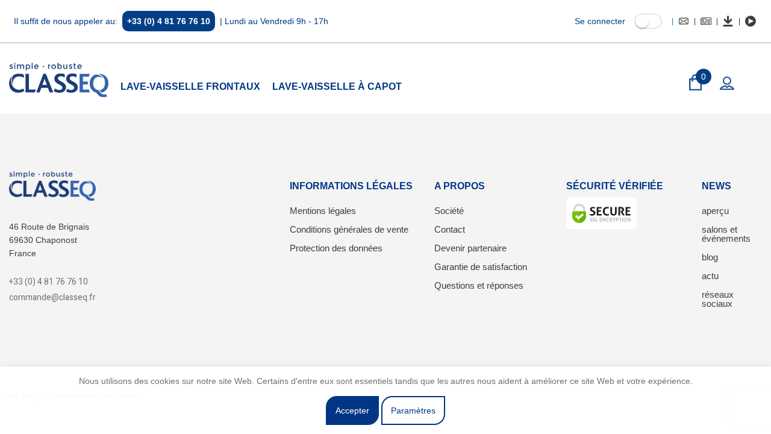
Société (449, 210)
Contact (449, 229)
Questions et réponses (478, 285)
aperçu (715, 210)
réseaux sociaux (718, 299)
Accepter (352, 410)
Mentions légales (323, 210)
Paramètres (413, 410)
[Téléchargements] (728, 21)
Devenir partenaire (470, 248)
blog (710, 257)
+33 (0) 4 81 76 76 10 (168, 21)
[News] (706, 21)
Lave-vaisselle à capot (337, 86)
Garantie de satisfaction (480, 266)
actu (710, 275)
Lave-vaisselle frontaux (190, 86)
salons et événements (726, 234)
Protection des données (336, 248)
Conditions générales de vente (349, 229)
